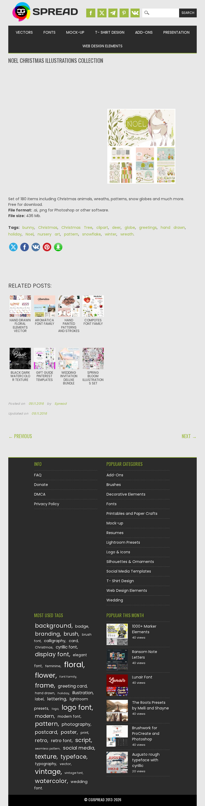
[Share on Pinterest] (47, 247)
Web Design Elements (102, 46)
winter (110, 234)
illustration (82, 693)
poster (69, 732)
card (73, 640)
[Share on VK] (35, 247)
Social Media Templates (129, 571)
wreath (126, 234)
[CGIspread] (45, 22)
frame (44, 685)
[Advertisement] (102, 86)
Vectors (24, 32)
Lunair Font (142, 677)
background (53, 626)
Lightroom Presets (123, 542)
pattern (71, 234)
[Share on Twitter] (13, 247)
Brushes (114, 484)
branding (47, 634)
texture (46, 756)
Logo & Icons (118, 552)
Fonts (50, 32)
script (83, 740)
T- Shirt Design (109, 32)
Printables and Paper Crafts (132, 513)
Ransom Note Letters (144, 654)
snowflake (91, 234)
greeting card (72, 686)
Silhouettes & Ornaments (130, 561)
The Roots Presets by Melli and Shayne (150, 705)
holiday (15, 234)
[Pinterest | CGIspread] (124, 13)
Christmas (47, 227)
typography (45, 763)
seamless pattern (47, 749)
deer (116, 227)
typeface (73, 757)
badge (81, 626)
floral (73, 664)
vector (65, 764)
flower (45, 675)
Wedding (115, 600)
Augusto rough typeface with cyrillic (146, 760)
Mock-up (75, 32)
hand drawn (173, 227)
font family (68, 676)
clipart (102, 227)
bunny (28, 227)
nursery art (49, 234)
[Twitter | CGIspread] (102, 13)
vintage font (74, 773)
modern (44, 716)
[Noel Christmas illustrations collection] (141, 187)
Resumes (115, 532)
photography (76, 724)
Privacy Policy (46, 504)
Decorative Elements (126, 494)
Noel (30, 234)
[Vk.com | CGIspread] (135, 13)
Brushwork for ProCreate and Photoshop (145, 733)
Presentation (176, 32)
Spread (60, 404)
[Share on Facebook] (24, 247)
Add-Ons (144, 32)
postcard (46, 732)
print (84, 732)
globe (130, 227)
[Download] (58, 247)
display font (52, 654)
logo (55, 709)
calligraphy (54, 640)
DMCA (39, 494)
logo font (77, 707)
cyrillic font (66, 647)
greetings (148, 227)
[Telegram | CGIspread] (112, 13)
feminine (53, 666)
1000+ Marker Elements (144, 629)
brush (71, 634)
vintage (48, 771)
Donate (41, 484)
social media (78, 748)
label (39, 699)
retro (41, 740)
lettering (56, 699)
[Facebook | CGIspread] (90, 13)
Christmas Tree (76, 227)
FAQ (38, 475)
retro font (61, 741)
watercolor (51, 781)
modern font (69, 716)
